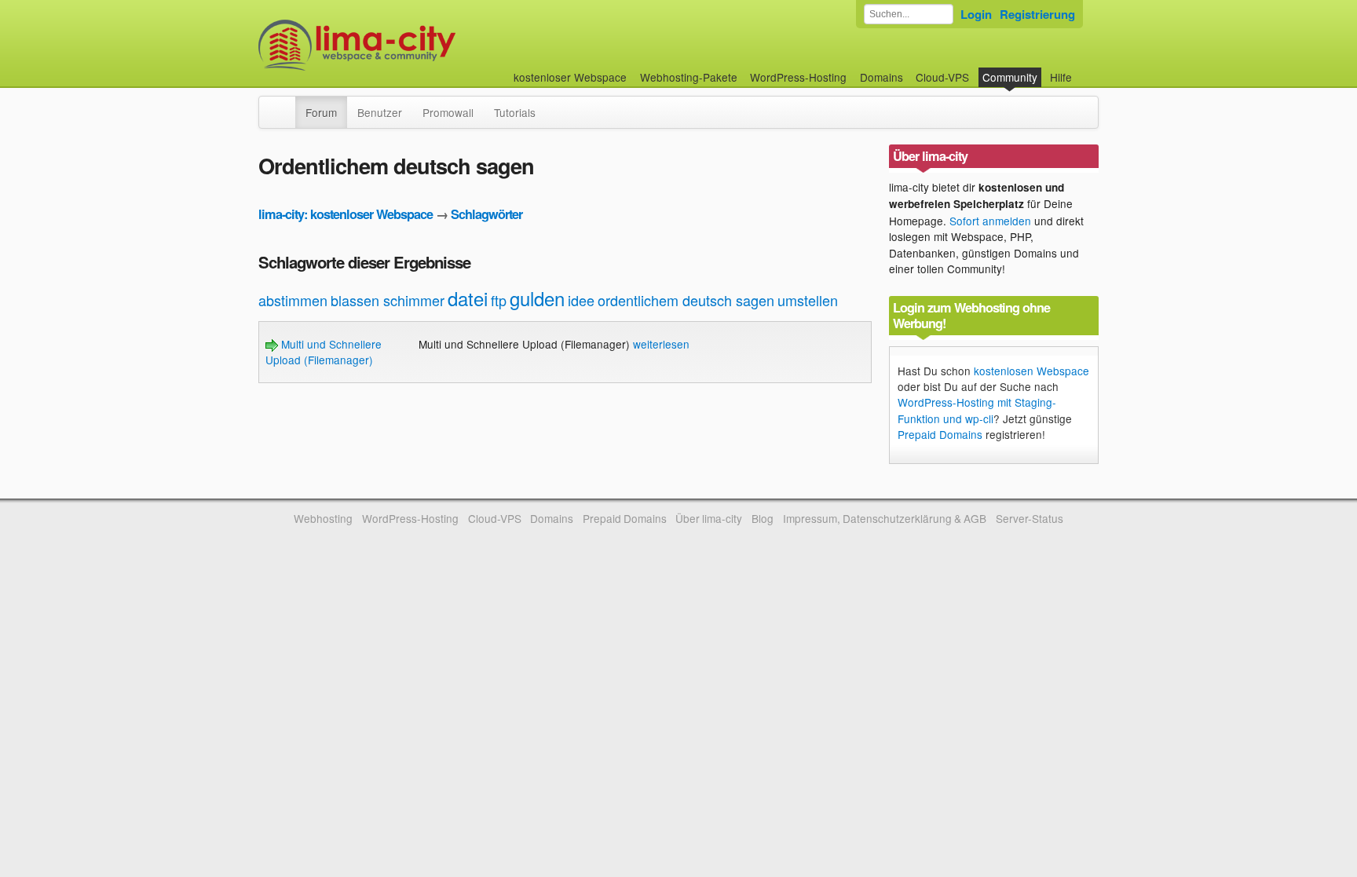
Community (1009, 77)
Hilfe (1061, 77)
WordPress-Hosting (798, 77)
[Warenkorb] (1084, 69)
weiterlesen (661, 344)
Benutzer (379, 112)
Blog (763, 518)
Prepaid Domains (940, 434)
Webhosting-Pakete (688, 77)
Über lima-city (708, 518)
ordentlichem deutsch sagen (686, 300)
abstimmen (292, 300)
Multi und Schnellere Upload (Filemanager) (323, 351)
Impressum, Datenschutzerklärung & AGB (884, 518)
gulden (537, 298)
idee (581, 300)
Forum (321, 112)
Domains (881, 77)
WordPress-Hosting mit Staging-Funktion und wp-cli (977, 410)
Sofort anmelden (990, 220)
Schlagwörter (486, 214)
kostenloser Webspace (570, 77)
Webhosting (323, 518)
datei (468, 298)
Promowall (448, 112)
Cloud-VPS (942, 77)
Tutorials (515, 112)
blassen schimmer (387, 300)
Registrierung (1037, 14)
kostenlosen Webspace (1031, 370)
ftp (499, 300)
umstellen (807, 300)
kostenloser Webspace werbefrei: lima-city (415, 45)
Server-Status (1029, 518)
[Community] (285, 104)
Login (976, 14)
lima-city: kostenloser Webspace (345, 214)
